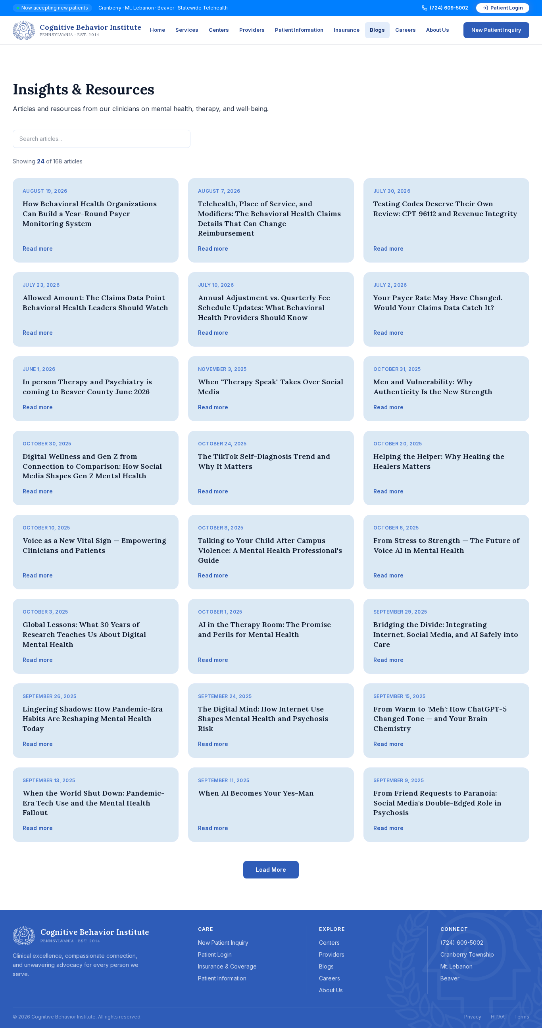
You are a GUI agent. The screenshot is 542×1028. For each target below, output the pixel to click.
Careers (405, 30)
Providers (252, 30)
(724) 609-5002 (449, 8)
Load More (271, 869)
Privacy (472, 1017)
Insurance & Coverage (227, 966)
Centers (219, 30)
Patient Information (299, 30)
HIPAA (498, 1017)
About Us (437, 30)
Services (186, 30)
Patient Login (506, 8)
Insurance (346, 30)
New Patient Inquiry (496, 30)
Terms (521, 1017)
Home (157, 30)
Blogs (377, 30)
